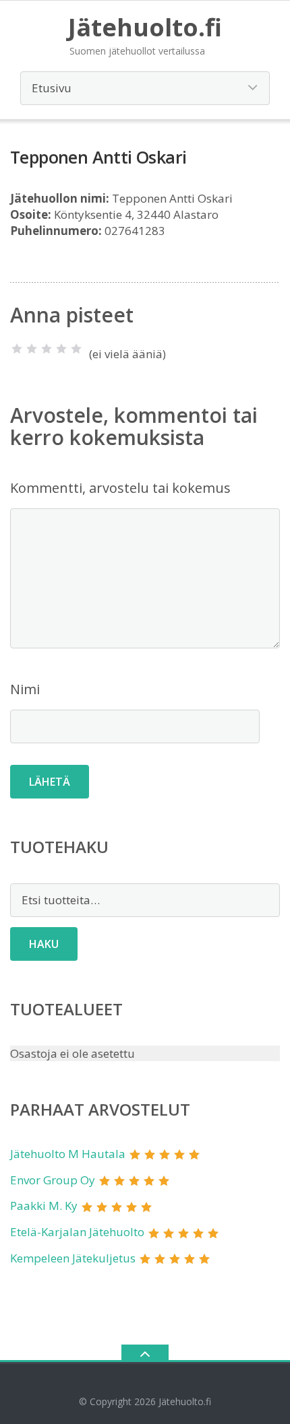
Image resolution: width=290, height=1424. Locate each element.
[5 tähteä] (76, 348)
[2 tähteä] (31, 348)
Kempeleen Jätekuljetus (73, 1258)
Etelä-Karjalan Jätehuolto (77, 1232)
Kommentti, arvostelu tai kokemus (120, 488)
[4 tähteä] (61, 348)
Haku (44, 944)
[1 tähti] (17, 348)
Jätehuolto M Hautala (67, 1153)
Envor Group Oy (52, 1180)
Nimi (25, 689)
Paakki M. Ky (44, 1205)
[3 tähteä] (46, 348)
